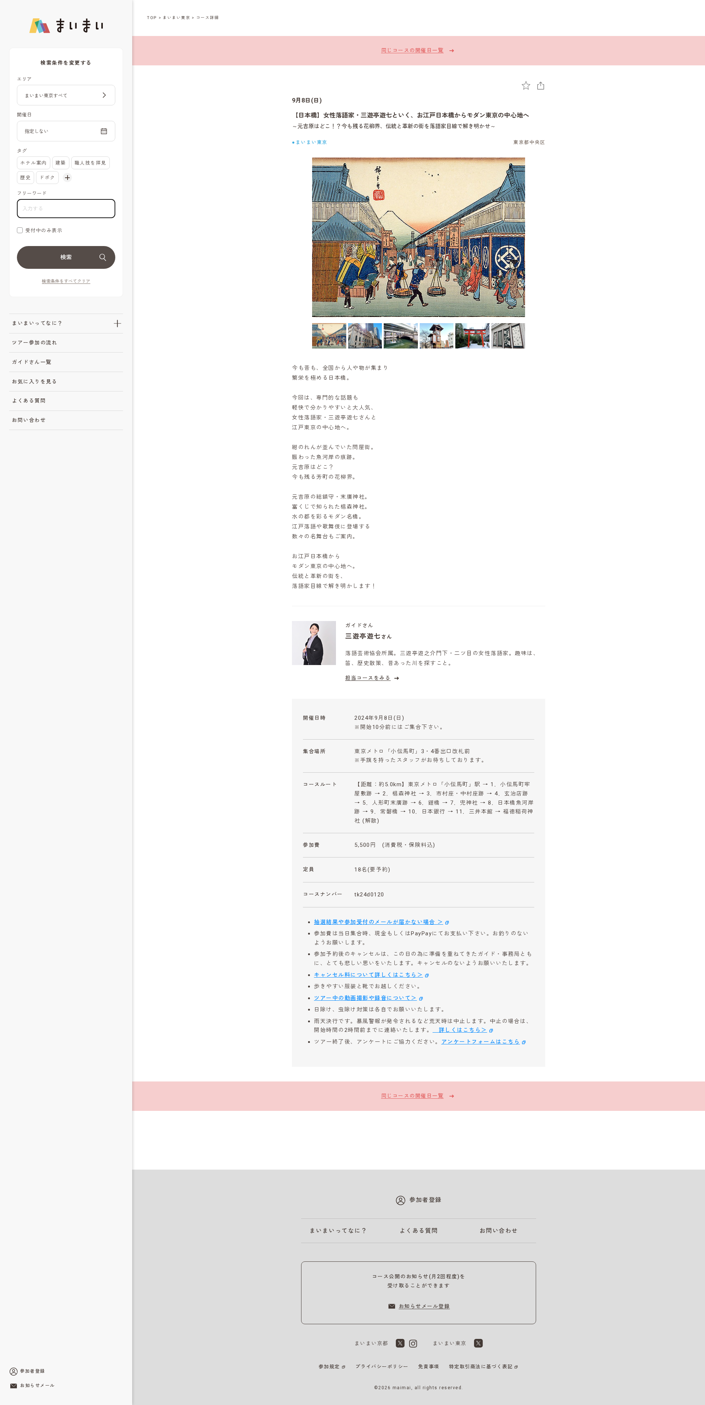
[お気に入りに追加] (526, 85)
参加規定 (329, 1366)
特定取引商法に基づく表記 (481, 1366)
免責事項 (429, 1366)
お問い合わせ (29, 420)
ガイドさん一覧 (32, 362)
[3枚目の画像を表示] (401, 335)
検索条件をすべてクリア (66, 281)
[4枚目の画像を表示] (437, 335)
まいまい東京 (176, 17)
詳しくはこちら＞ (460, 1030)
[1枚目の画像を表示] (329, 335)
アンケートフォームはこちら (480, 1042)
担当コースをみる (368, 678)
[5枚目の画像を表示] (472, 335)
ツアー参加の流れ (34, 343)
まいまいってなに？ (37, 323)
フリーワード (32, 193)
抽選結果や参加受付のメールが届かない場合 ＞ (378, 922)
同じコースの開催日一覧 (412, 50)
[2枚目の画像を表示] (365, 335)
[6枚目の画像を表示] (508, 335)
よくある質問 (29, 401)
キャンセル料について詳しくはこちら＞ (368, 975)
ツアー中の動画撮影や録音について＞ (365, 998)
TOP (152, 17)
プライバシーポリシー (382, 1366)
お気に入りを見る (34, 381)
